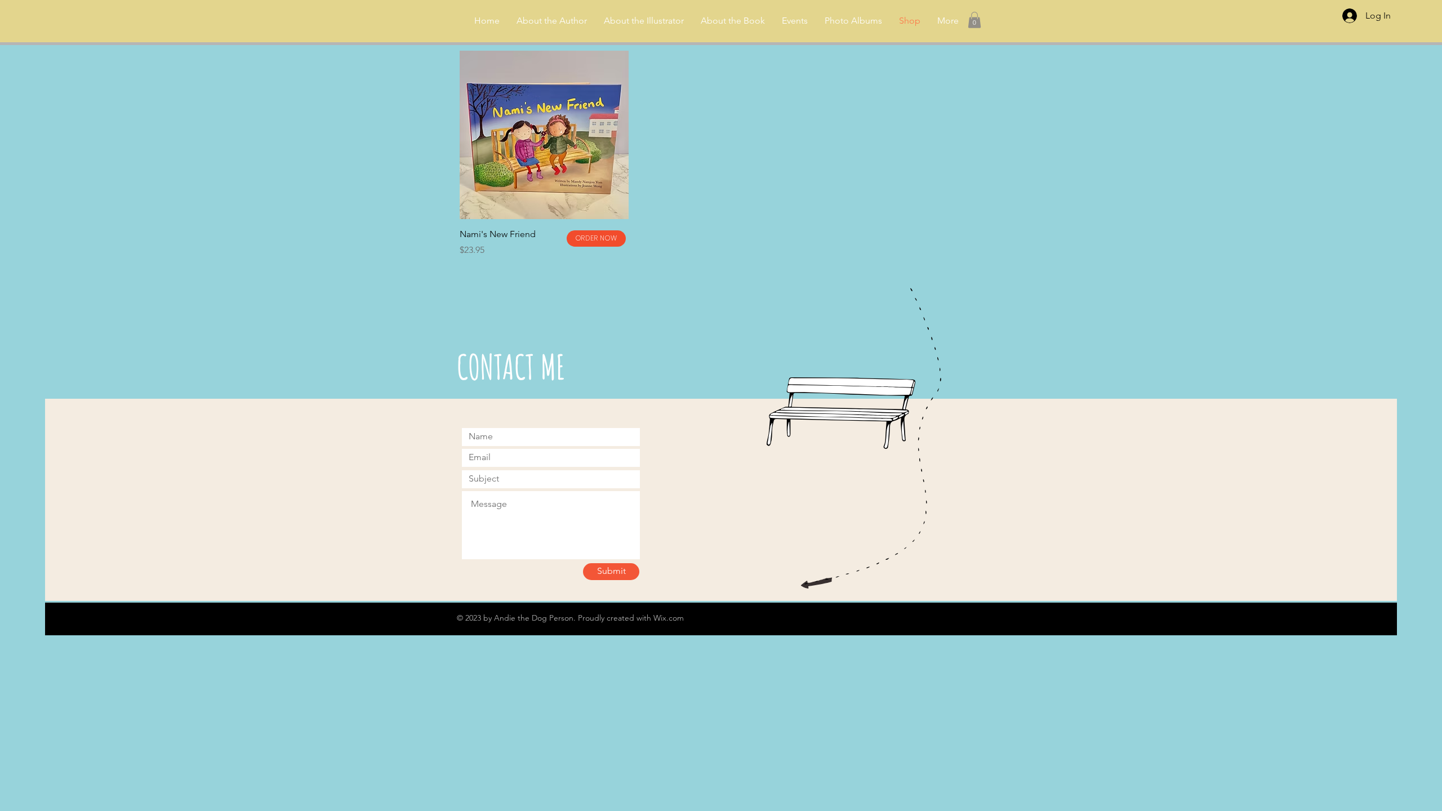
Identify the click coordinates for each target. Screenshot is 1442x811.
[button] (974, 20)
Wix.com (668, 618)
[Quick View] (544, 135)
